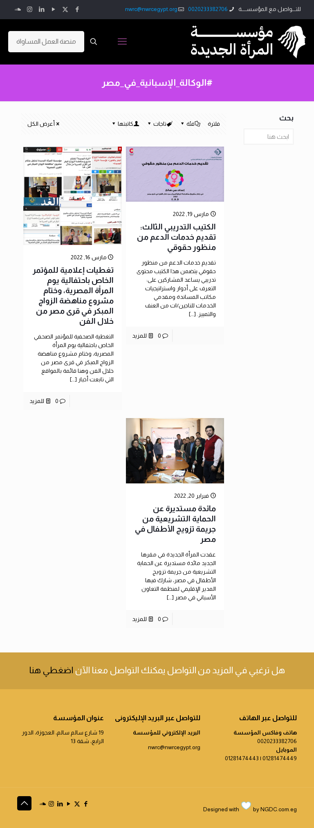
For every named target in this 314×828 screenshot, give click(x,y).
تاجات (159, 123)
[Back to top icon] (24, 803)
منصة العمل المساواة (46, 41)
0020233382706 (208, 9)
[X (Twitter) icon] (65, 9)
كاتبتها (125, 123)
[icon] (18, 9)
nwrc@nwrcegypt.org (151, 9)
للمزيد (139, 335)
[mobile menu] (122, 42)
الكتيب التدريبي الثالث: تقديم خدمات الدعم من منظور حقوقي (176, 237)
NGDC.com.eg (278, 809)
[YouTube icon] (53, 9)
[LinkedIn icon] (41, 9)
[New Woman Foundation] (248, 41)
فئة (190, 123)
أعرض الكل (41, 123)
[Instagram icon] (30, 9)
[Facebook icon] (77, 9)
